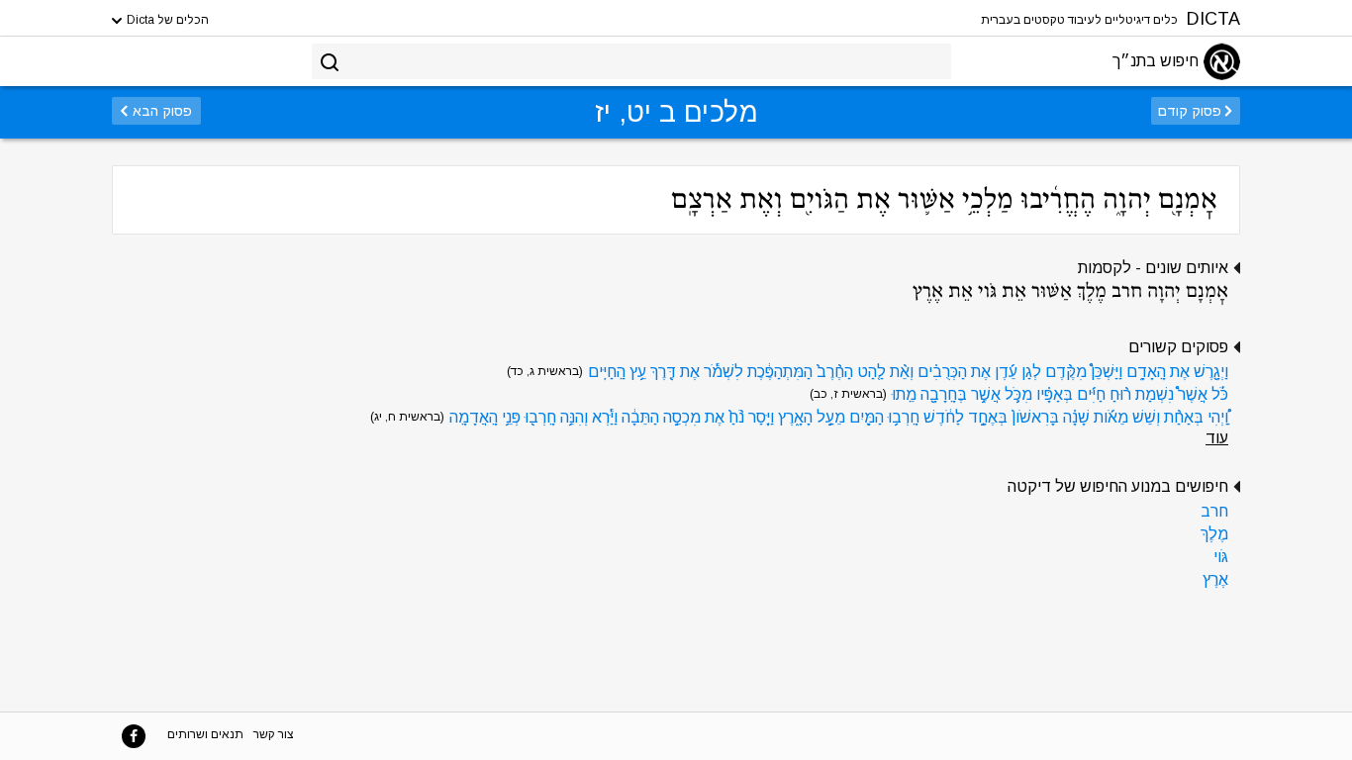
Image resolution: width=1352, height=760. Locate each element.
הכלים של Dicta (166, 20)
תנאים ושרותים (205, 734)
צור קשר (273, 734)
